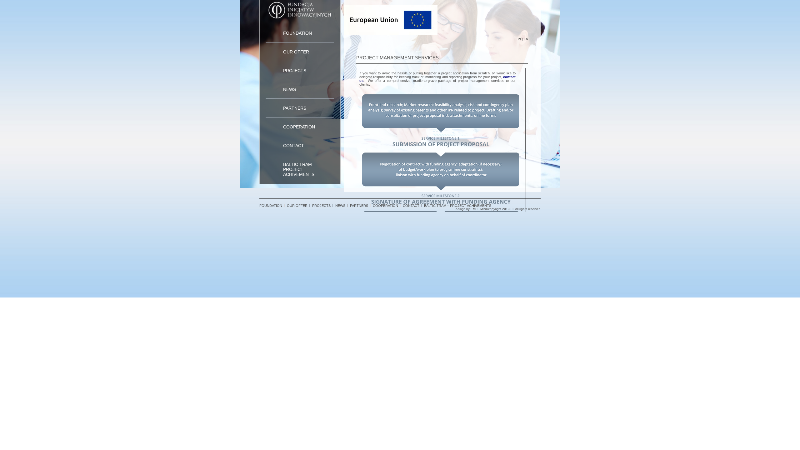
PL (520, 39)
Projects (294, 70)
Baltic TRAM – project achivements (299, 169)
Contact (293, 145)
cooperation (299, 126)
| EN (525, 39)
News (289, 89)
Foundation (297, 33)
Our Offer (296, 51)
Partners (294, 108)
